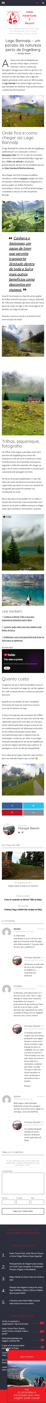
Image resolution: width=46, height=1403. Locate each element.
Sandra (17, 1096)
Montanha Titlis (9, 155)
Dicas (27, 1389)
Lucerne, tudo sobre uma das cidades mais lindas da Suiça (22, 628)
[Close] (7, 1350)
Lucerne (23, 178)
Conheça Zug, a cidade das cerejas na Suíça (23, 908)
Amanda (18, 986)
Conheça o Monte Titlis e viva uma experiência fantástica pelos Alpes (18, 618)
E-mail (19, 1198)
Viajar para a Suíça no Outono (23, 886)
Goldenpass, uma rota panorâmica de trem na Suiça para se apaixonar (23, 639)
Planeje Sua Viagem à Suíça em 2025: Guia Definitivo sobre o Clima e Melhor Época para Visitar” (26, 1290)
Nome (5, 1198)
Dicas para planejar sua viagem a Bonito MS (12, 1339)
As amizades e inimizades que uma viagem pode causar (27, 1395)
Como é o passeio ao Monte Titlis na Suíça (23, 898)
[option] (23, 869)
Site (32, 1198)
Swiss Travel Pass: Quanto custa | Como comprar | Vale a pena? (15, 1331)
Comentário (7, 1171)
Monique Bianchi (24, 53)
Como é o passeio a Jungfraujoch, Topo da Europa (15, 1322)
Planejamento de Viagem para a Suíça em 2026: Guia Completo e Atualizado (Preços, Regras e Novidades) (26, 1267)
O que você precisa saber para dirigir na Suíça (13, 1346)
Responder (40, 929)
